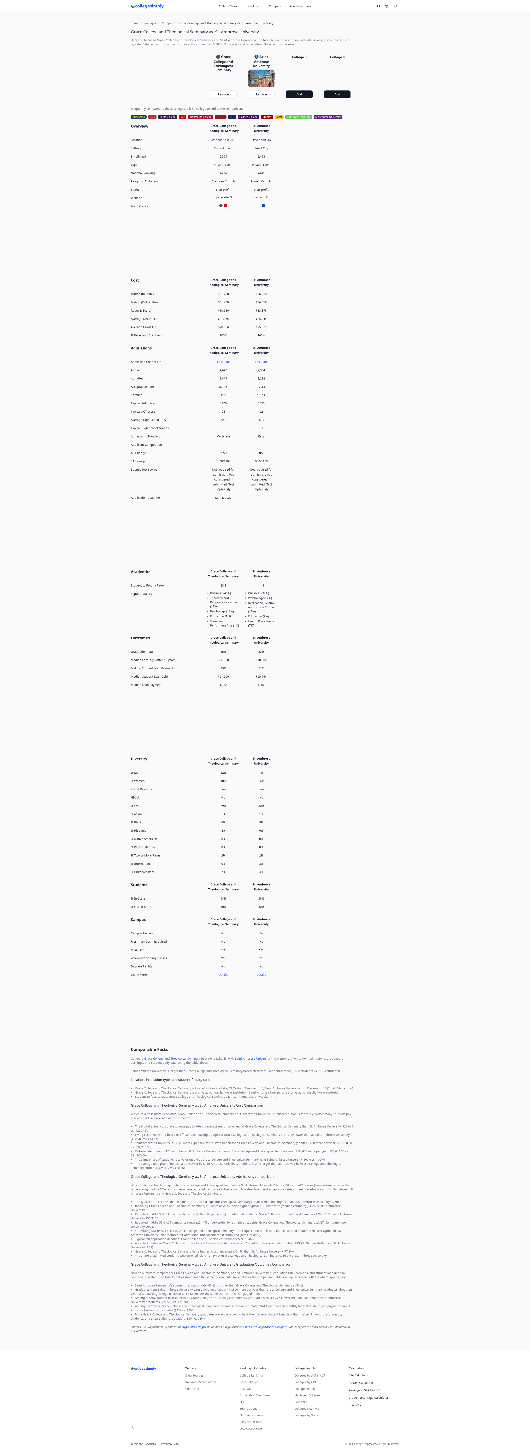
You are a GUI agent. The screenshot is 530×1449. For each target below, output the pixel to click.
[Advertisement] (242, 242)
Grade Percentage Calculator (368, 1398)
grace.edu (222, 197)
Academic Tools (300, 6)
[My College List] (395, 6)
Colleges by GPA (305, 1382)
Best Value (247, 1389)
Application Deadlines (255, 1395)
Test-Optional (249, 1408)
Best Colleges (249, 1382)
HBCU (244, 1402)
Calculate (223, 362)
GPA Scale (355, 1405)
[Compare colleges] (387, 6)
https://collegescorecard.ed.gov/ (266, 1327)
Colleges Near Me (306, 1408)
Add (299, 94)
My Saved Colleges (307, 1395)
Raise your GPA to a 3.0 (364, 1390)
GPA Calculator (358, 1375)
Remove (223, 94)
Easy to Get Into (250, 1422)
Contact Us (192, 1389)
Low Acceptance (251, 1428)
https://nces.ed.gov (194, 1327)
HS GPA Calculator (360, 1383)
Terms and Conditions (143, 1444)
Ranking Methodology (200, 1382)
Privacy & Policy (170, 1444)
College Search (304, 1389)
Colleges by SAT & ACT (309, 1375)
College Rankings (252, 1375)
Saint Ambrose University (252, 1058)
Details (223, 975)
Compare (275, 6)
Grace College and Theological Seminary (172, 1058)
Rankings (254, 6)
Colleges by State (306, 1415)
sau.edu (259, 197)
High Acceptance (251, 1415)
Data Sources (194, 1375)
